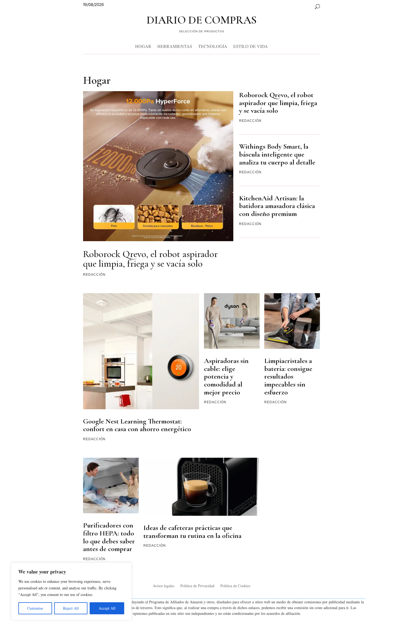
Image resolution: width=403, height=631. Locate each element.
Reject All (71, 608)
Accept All (107, 608)
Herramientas (174, 46)
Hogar (143, 46)
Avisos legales (163, 586)
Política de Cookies (235, 586)
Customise (35, 608)
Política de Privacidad (197, 586)
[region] (71, 591)
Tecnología (212, 46)
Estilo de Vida (250, 46)
